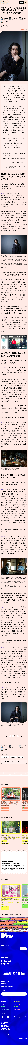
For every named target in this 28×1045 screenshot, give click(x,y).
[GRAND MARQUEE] (14, 973)
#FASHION (5, 1009)
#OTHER (17, 1009)
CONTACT (3, 1023)
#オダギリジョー (5, 757)
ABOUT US (5, 981)
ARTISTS (4, 984)
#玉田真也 (20, 757)
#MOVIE (17, 1004)
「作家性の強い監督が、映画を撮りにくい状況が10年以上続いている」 (14, 154)
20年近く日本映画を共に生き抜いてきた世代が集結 (14, 158)
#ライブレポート (4, 929)
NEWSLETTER (5, 945)
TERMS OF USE (5, 1028)
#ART (3, 1004)
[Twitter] (19, 1017)
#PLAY (3, 1002)
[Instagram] (14, 1017)
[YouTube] (8, 1017)
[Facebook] (25, 1017)
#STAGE (17, 1006)
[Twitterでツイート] (15, 762)
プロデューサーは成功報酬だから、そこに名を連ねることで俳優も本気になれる (14, 167)
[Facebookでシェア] (18, 762)
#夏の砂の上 (13, 757)
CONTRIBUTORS (7, 986)
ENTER (23, 948)
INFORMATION (5, 1026)
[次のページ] (21, 736)
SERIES (5, 964)
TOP (2, 914)
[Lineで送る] (12, 762)
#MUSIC (17, 1002)
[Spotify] (2, 1017)
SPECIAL (6, 914)
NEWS (4, 958)
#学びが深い (12, 929)
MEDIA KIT (4, 1025)
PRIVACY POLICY (5, 1029)
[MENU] (25, 2)
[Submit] (25, 994)
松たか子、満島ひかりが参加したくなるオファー (13, 162)
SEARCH (3, 990)
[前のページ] (7, 736)
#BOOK (4, 1006)
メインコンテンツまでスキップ (9, 1)
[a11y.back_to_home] (4, 2)
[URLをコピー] (22, 762)
